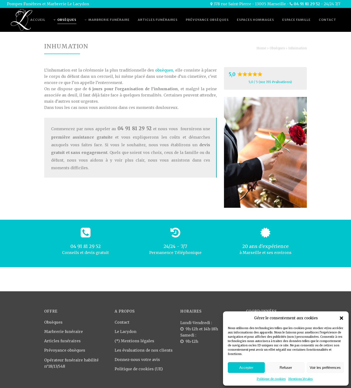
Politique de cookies (271, 379)
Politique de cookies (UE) (139, 368)
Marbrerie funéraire (63, 331)
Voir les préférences (325, 368)
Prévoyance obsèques (64, 350)
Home (261, 48)
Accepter (246, 368)
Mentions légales (300, 379)
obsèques (164, 70)
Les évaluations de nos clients (144, 350)
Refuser (286, 368)
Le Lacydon (125, 331)
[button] (341, 318)
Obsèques (277, 48)
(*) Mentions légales (134, 340)
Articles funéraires (62, 340)
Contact (122, 322)
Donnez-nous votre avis (137, 359)
